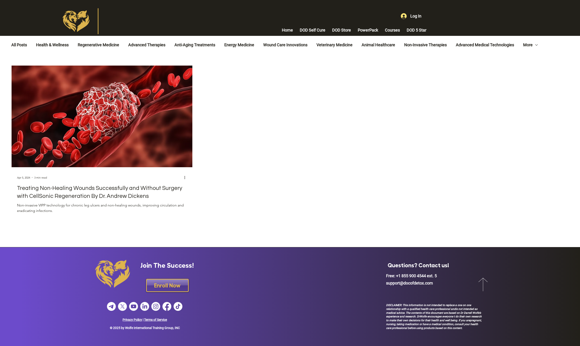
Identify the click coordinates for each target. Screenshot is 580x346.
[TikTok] (178, 306)
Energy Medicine (239, 44)
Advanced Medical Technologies (485, 44)
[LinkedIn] (144, 306)
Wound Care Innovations (285, 44)
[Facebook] (166, 306)
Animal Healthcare (378, 44)
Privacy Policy (132, 319)
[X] (122, 306)
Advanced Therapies (146, 44)
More (528, 44)
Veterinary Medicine (335, 44)
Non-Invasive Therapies (425, 44)
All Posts (19, 44)
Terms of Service (155, 319)
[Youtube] (133, 306)
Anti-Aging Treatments (194, 44)
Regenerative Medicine (98, 44)
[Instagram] (155, 306)
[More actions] (186, 177)
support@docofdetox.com (409, 283)
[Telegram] (111, 306)
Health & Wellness (52, 44)
